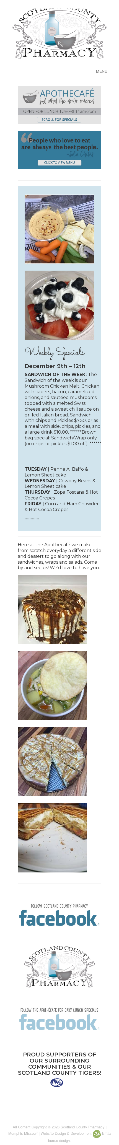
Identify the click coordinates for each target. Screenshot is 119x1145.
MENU (101, 71)
